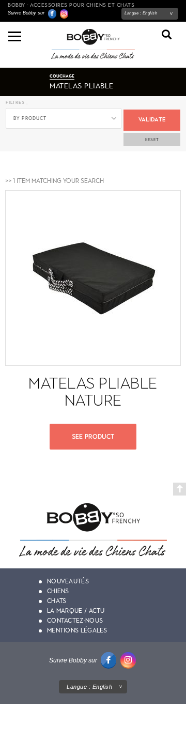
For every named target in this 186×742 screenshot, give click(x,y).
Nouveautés (68, 581)
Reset (152, 139)
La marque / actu (76, 610)
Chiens (58, 591)
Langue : (141, 13)
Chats (57, 601)
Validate (151, 119)
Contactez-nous (75, 620)
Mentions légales (77, 630)
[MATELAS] (63, 117)
